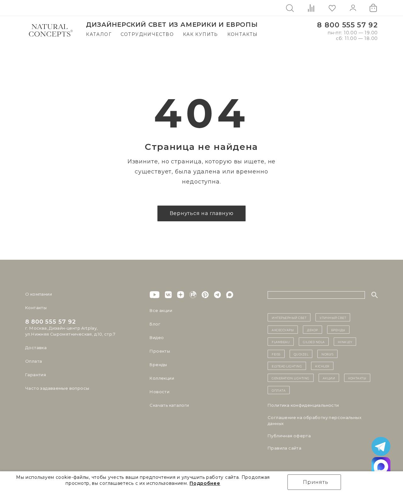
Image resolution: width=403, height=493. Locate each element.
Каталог (98, 34)
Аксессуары (283, 329)
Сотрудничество (147, 34)
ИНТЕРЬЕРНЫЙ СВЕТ (289, 317)
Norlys (327, 353)
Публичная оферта (289, 435)
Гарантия (35, 374)
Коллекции (162, 378)
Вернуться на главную (202, 213)
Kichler (322, 365)
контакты (357, 377)
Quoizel (301, 353)
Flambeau (281, 341)
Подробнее (205, 483)
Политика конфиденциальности (303, 405)
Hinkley (345, 341)
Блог (155, 323)
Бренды (158, 364)
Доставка (36, 347)
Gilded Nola (314, 341)
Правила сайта (284, 447)
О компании (38, 294)
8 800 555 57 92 (347, 25)
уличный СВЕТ (333, 317)
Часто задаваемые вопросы (57, 388)
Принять (315, 482)
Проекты (160, 351)
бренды (338, 329)
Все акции (161, 310)
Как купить (200, 34)
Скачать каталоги (169, 405)
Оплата (33, 361)
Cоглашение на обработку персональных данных (314, 420)
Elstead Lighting (287, 365)
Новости (159, 391)
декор (312, 329)
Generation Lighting (290, 377)
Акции (329, 377)
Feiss (276, 353)
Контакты (242, 34)
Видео (157, 337)
